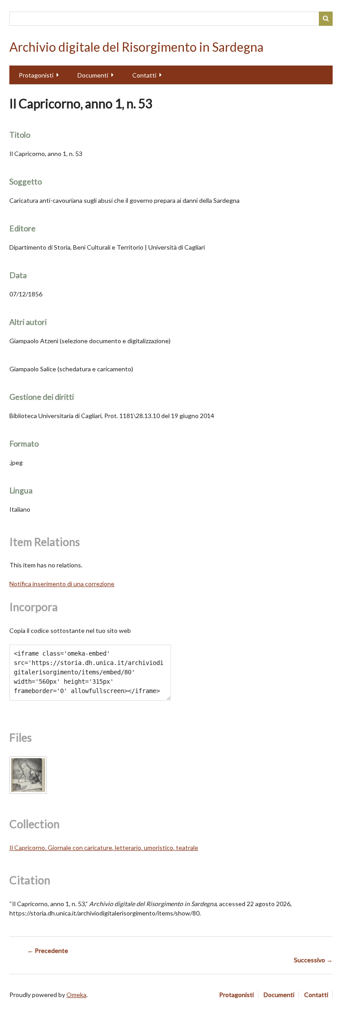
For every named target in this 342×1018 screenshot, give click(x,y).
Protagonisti (36, 75)
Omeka (76, 994)
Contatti (144, 75)
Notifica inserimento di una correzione (61, 583)
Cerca (326, 19)
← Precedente (47, 950)
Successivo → (313, 960)
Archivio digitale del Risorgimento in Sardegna (136, 46)
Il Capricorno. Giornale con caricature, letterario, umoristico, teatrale (103, 847)
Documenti (92, 75)
